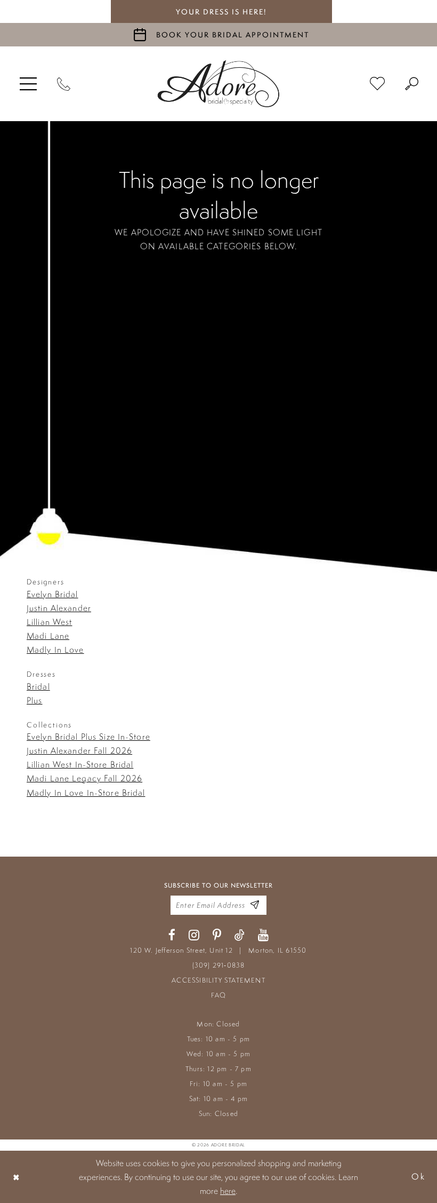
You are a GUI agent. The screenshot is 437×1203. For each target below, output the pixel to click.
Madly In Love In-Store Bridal (86, 792)
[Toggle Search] (411, 84)
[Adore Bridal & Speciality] (218, 84)
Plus (34, 700)
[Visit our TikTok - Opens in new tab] (239, 935)
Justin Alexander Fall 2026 (79, 750)
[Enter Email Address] (254, 905)
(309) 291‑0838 (218, 965)
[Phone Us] (63, 84)
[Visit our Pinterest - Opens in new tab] (217, 935)
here (228, 1190)
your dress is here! (221, 12)
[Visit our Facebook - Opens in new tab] (171, 935)
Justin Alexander (59, 608)
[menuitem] (28, 84)
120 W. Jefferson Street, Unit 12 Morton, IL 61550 (218, 950)
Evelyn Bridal (52, 594)
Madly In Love (55, 649)
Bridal (38, 686)
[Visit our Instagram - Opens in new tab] (194, 935)
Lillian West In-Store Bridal (80, 764)
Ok (418, 1176)
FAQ (218, 995)
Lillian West (49, 621)
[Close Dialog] (16, 1176)
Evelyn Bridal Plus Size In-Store (88, 736)
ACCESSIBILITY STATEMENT (218, 980)
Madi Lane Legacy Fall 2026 (84, 778)
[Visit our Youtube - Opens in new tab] (263, 935)
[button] (28, 84)
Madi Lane (48, 635)
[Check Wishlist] (377, 84)
